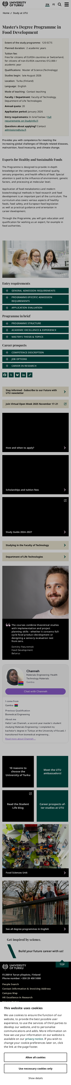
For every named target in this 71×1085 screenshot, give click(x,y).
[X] (11, 375)
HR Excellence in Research (17, 997)
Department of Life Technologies (24, 556)
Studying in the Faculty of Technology (27, 545)
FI (54, 4)
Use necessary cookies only (36, 1068)
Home (6, 13)
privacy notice (34, 1039)
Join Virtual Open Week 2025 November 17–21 (32, 403)
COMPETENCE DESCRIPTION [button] (28, 352)
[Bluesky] (17, 375)
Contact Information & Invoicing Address (26, 988)
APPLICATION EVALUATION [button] (27, 307)
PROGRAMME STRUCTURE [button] (26, 323)
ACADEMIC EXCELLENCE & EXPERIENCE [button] (34, 330)
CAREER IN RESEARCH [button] (24, 365)
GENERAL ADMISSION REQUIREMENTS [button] (33, 290)
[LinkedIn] (23, 375)
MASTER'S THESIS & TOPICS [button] (27, 336)
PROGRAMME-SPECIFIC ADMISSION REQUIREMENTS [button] (32, 299)
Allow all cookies (36, 1057)
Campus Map (10, 993)
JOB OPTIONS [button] (19, 359)
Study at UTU (20, 13)
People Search (10, 984)
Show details (35, 1078)
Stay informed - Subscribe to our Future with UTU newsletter (31, 391)
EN (47, 4)
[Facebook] (4, 375)
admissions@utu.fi (15, 129)
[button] (66, 4)
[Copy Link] (29, 375)
